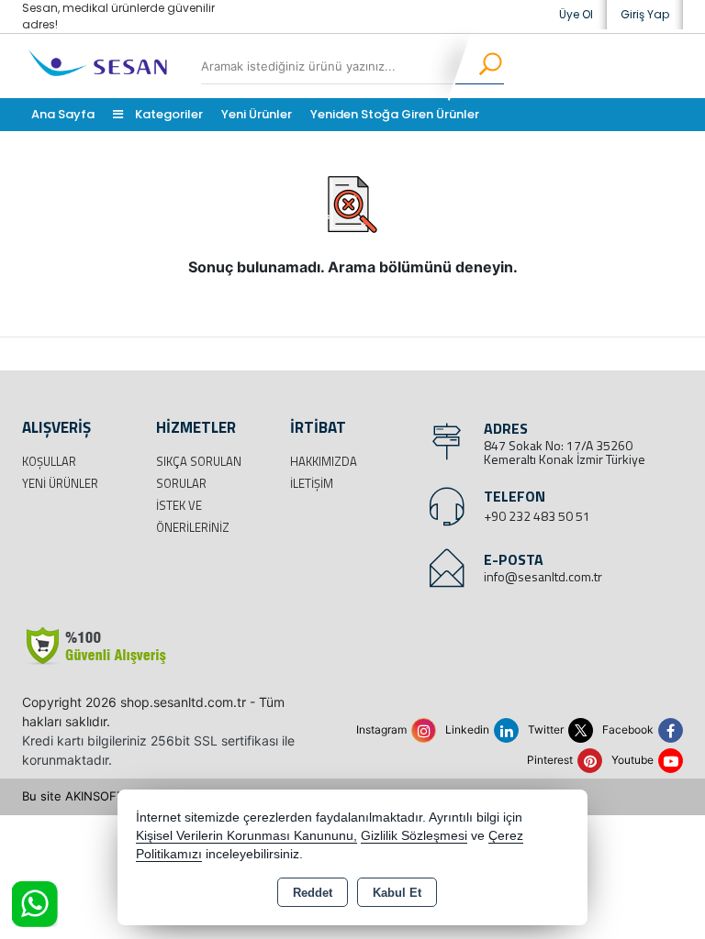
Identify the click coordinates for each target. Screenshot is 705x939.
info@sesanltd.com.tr (543, 576)
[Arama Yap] (478, 66)
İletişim (311, 483)
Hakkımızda (323, 461)
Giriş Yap (645, 14)
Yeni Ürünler (60, 483)
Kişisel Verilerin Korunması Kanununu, (246, 836)
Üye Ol (576, 14)
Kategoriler (167, 114)
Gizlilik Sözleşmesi (414, 836)
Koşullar (49, 461)
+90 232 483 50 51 (537, 515)
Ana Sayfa (63, 114)
